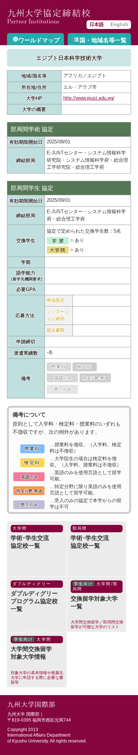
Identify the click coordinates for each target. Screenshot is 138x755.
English (119, 24)
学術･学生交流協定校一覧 (30, 537)
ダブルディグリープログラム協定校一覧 (34, 597)
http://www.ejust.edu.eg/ (88, 98)
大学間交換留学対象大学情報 (37, 660)
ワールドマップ (39, 40)
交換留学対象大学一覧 (97, 605)
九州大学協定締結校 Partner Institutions (49, 16)
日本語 (96, 24)
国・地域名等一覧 (103, 40)
